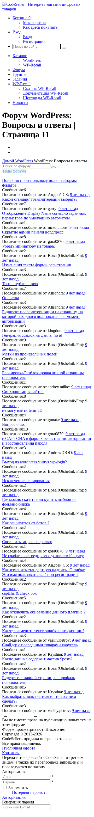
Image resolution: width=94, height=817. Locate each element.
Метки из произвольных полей (29, 354)
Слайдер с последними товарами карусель (40, 645)
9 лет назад (80, 194)
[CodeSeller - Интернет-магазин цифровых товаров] (47, 9)
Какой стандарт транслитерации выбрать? (39, 199)
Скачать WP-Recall (39, 88)
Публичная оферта (18, 748)
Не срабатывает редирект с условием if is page (43, 556)
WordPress (32, 60)
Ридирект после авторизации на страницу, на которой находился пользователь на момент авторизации (42, 316)
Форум (19, 69)
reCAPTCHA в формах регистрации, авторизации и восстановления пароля (46, 440)
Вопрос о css (13, 424)
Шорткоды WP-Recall (42, 98)
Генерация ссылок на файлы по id (32, 335)
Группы (19, 74)
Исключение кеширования (26, 480)
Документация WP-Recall (45, 93)
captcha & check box (19, 593)
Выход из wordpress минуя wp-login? (34, 462)
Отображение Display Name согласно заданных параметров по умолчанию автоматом (44, 215)
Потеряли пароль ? (28, 792)
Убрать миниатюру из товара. (28, 246)
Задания (20, 79)
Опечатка (10, 298)
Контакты (11, 753)
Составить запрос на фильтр (27, 541)
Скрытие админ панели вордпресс (32, 232)
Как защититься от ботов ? (25, 523)
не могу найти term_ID (22, 410)
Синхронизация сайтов (23, 391)
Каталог (20, 55)
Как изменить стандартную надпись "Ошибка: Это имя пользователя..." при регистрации (43, 572)
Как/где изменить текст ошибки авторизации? (43, 631)
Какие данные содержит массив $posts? (37, 659)
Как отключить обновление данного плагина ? (43, 612)
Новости (20, 102)
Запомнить (18, 787)
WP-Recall (32, 65)
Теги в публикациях (20, 283)
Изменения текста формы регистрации (36, 265)
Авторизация (14, 797)
